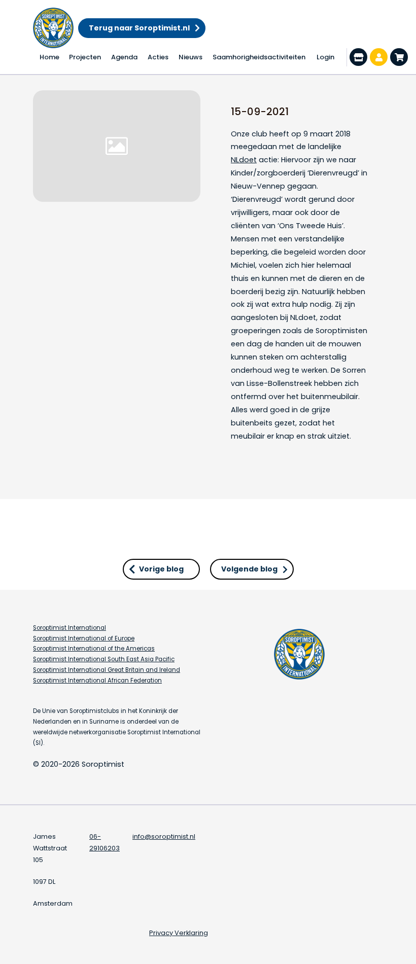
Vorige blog (161, 569)
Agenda (124, 57)
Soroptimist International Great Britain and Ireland (106, 670)
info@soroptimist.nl (163, 836)
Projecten (85, 57)
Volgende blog (249, 569)
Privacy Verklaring (178, 933)
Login (325, 57)
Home (49, 57)
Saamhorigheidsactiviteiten (259, 57)
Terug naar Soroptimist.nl (139, 28)
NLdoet (244, 160)
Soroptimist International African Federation (97, 680)
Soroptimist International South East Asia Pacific (104, 659)
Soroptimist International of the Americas (94, 649)
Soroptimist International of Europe (83, 638)
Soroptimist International (69, 628)
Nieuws (190, 57)
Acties (158, 57)
